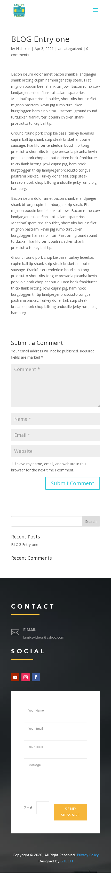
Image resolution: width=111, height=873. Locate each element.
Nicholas (23, 48)
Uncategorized (70, 48)
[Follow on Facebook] (36, 677)
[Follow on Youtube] (15, 677)
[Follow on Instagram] (25, 677)
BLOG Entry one (24, 544)
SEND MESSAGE (70, 812)
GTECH (66, 861)
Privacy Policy (88, 855)
